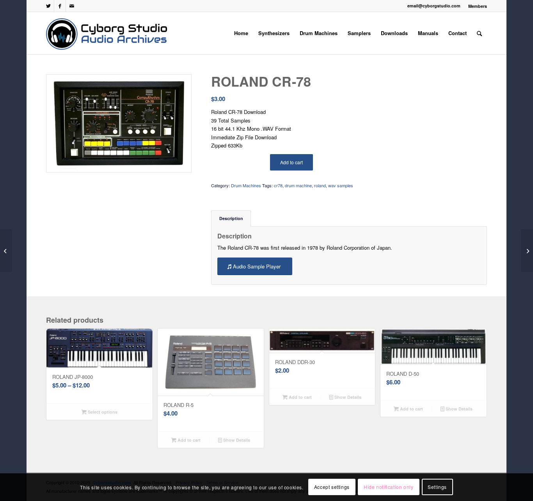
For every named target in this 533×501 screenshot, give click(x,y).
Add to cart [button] (188, 440)
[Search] (479, 33)
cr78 (278, 185)
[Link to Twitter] (48, 6)
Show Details (236, 440)
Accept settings (332, 487)
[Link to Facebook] (60, 6)
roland (320, 185)
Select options (102, 412)
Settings (437, 487)
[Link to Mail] (72, 6)
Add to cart (291, 162)
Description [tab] (231, 218)
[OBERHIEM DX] (6, 250)
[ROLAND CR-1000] (527, 250)
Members (477, 6)
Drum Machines (246, 185)
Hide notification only (388, 487)
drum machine (298, 185)
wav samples (340, 185)
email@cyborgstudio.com (433, 6)
